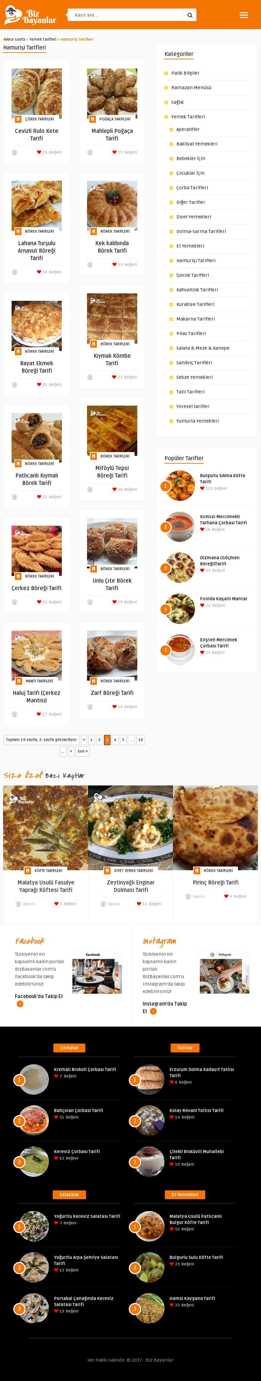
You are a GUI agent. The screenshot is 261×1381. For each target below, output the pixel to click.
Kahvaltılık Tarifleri (197, 290)
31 (44, 384)
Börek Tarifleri (39, 231)
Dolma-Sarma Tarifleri (201, 231)
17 (44, 714)
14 (177, 1117)
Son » (82, 751)
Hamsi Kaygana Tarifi (192, 1298)
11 (144, 904)
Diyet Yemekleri (193, 217)
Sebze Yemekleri (194, 377)
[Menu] (243, 15)
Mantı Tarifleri (39, 681)
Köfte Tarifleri (48, 871)
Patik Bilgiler (185, 73)
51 (61, 1117)
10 (44, 272)
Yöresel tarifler (192, 406)
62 (61, 1158)
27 (120, 377)
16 (207, 529)
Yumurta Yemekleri (197, 421)
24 (208, 605)
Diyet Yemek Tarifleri (133, 871)
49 (208, 570)
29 (44, 152)
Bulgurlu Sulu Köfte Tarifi (196, 1257)
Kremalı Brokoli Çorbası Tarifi (85, 1069)
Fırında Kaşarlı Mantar (223, 599)
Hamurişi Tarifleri (195, 261)
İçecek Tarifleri (192, 275)
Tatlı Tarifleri (190, 392)
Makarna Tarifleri (195, 319)
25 (44, 497)
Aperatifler (188, 129)
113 (209, 488)
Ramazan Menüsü (191, 88)
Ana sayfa (16, 39)
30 (120, 489)
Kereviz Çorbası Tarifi (77, 1151)
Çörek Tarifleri (39, 119)
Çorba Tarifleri (192, 188)
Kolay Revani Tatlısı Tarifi (197, 1110)
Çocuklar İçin (190, 173)
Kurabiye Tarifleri (195, 304)
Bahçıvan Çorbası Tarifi (78, 1110)
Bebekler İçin (190, 158)
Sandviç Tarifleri (194, 363)
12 (61, 1270)
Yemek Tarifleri (42, 39)
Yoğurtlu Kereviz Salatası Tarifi (87, 1216)
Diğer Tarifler (190, 202)
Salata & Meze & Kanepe (202, 348)
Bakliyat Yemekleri (197, 144)
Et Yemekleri (190, 246)
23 (120, 264)
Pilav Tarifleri (191, 333)
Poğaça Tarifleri (115, 119)
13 (61, 1311)
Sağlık (177, 102)
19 (120, 152)
